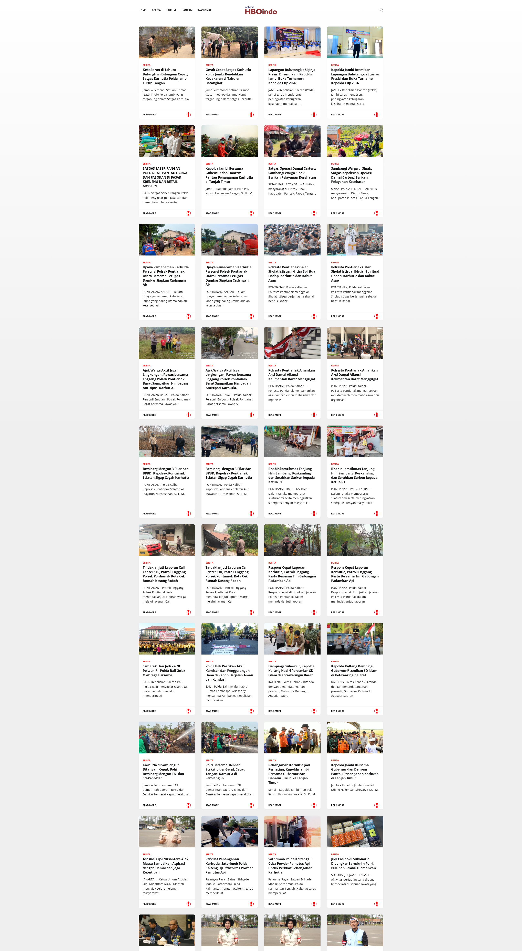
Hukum (171, 10)
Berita (156, 10)
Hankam (186, 10)
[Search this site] (381, 10)
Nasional (204, 10)
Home (142, 10)
